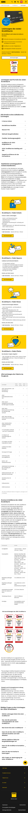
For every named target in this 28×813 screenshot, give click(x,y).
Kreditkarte (15, 5)
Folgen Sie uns (5, 777)
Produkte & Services (6, 772)
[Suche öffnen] (12, 2)
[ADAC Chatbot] (25, 763)
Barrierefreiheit (22, 810)
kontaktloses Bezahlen (7, 96)
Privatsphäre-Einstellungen (8, 807)
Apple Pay (19, 96)
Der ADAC (4, 782)
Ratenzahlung (9, 100)
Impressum (5, 805)
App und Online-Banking (9, 105)
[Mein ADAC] (15, 2)
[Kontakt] (18, 2)
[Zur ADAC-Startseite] (3, 2)
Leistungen (23, 5)
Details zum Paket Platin (7, 362)
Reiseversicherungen (20, 177)
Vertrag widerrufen (6, 810)
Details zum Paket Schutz (8, 229)
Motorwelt (4, 787)
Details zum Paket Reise (7, 322)
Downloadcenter (14, 679)
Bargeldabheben (17, 94)
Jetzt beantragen (14, 57)
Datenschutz (23, 805)
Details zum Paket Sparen (8, 273)
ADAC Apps (4, 768)
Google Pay (4, 98)
